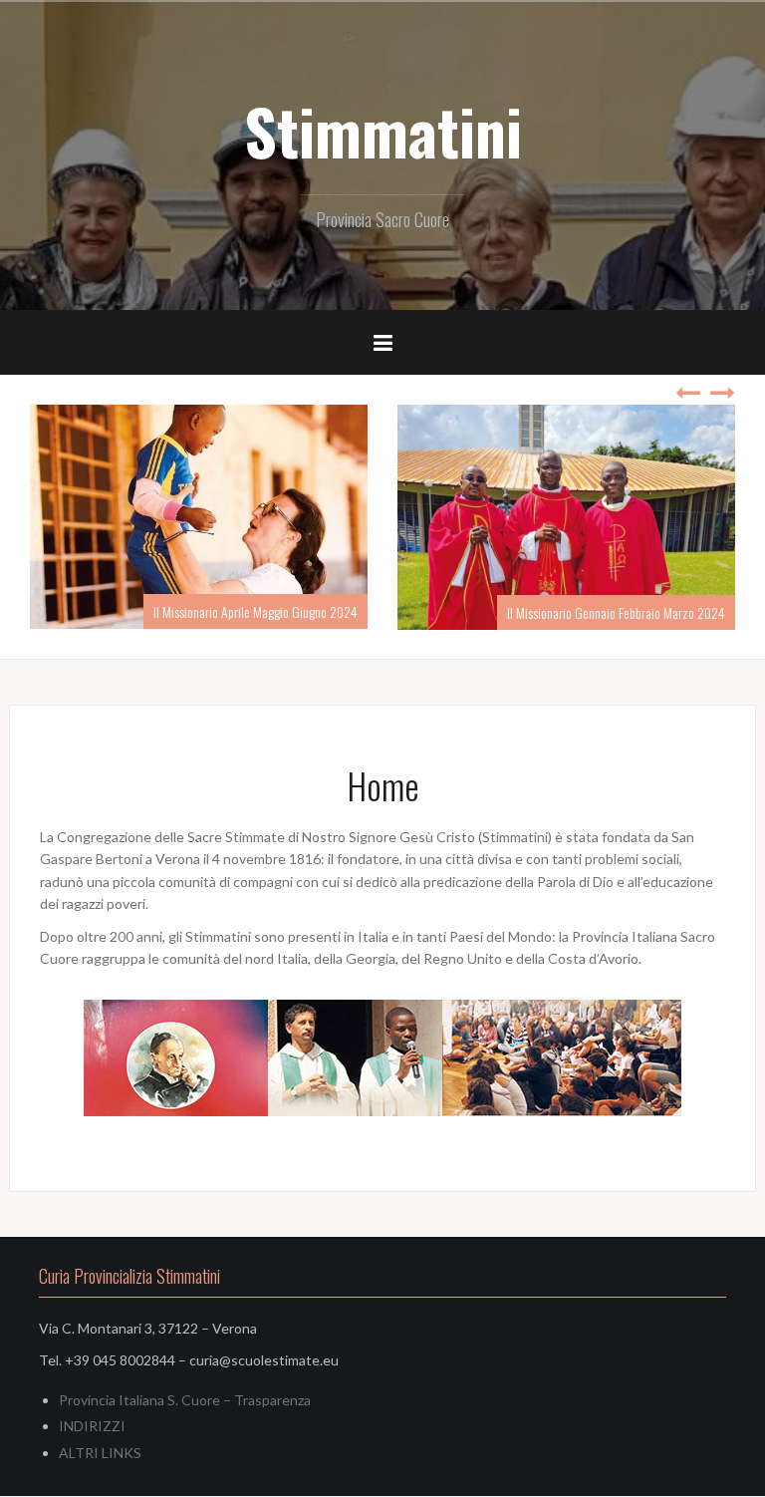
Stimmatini (383, 130)
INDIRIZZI (92, 1426)
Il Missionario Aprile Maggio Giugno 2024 (122, 611)
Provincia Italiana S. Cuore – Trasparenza (185, 1399)
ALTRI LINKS (100, 1452)
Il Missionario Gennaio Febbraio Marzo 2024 (483, 612)
